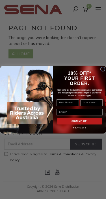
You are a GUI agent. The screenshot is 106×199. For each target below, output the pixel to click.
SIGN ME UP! (79, 121)
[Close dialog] (103, 69)
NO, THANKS (79, 127)
